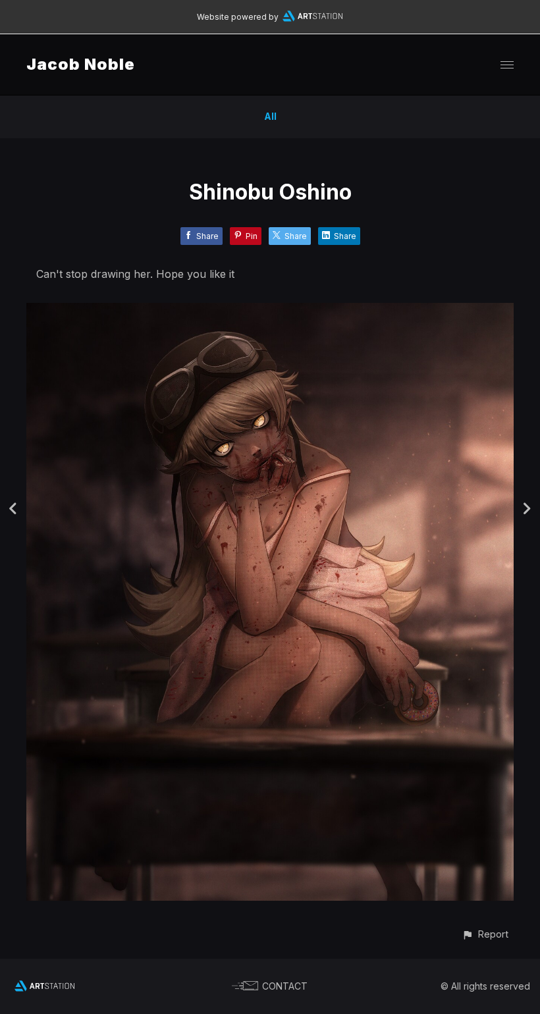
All (270, 116)
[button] (485, 934)
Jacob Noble (80, 64)
